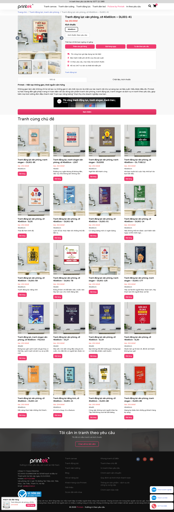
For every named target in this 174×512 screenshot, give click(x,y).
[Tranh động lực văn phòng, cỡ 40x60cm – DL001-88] (105, 380)
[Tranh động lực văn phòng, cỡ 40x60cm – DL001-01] (105, 200)
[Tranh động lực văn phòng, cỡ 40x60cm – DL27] (69, 319)
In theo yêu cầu (133, 6)
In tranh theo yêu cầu (110, 468)
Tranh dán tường (66, 6)
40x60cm (71, 29)
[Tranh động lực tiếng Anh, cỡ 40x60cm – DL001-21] (69, 380)
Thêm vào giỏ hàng (80, 46)
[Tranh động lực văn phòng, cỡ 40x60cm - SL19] (105, 319)
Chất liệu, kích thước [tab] (122, 79)
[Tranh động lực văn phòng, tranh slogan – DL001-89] (140, 380)
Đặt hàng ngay (110, 46)
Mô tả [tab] (52, 79)
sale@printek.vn (29, 486)
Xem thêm (87, 112)
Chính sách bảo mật (109, 490)
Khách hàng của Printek (76, 482)
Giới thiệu (69, 487)
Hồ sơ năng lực (72, 478)
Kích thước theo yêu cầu (77, 35)
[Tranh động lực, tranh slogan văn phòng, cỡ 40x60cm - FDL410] (34, 319)
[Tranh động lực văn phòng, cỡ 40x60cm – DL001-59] (34, 260)
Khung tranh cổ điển (110, 458)
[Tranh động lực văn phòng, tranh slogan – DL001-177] (140, 260)
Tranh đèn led (99, 6)
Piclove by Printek (115, 6)
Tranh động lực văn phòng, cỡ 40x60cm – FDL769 (23, 502)
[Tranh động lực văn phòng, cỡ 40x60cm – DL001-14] (140, 200)
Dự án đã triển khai (73, 492)
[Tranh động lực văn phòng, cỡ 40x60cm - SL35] (34, 200)
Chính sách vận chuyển (111, 473)
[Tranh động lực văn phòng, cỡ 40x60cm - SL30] (140, 319)
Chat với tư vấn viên (87, 444)
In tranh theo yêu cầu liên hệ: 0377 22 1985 (87, 2)
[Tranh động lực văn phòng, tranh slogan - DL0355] (105, 141)
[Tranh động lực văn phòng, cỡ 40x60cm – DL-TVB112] (140, 141)
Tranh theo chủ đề (109, 463)
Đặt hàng (22, 174)
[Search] (149, 6)
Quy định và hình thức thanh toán (116, 478)
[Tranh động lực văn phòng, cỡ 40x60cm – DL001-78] (69, 260)
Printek (80, 507)
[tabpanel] (87, 95)
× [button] (35, 499)
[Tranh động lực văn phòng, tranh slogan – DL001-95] (34, 141)
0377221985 (29, 479)
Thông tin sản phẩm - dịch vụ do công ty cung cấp (115, 483)
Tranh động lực (83, 6)
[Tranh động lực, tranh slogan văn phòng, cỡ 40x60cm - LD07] (69, 141)
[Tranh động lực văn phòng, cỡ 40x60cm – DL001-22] (34, 380)
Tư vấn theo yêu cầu (141, 46)
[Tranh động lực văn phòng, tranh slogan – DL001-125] (105, 260)
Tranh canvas (50, 6)
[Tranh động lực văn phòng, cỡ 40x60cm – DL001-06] (69, 200)
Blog (67, 473)
